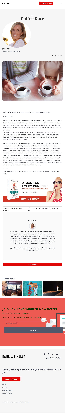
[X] (55, 55)
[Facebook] (52, 55)
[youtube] (57, 354)
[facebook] (44, 354)
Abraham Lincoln (7, 116)
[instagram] (48, 354)
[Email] (61, 55)
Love (32, 15)
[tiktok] (53, 354)
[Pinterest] (58, 55)
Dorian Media (25, 402)
